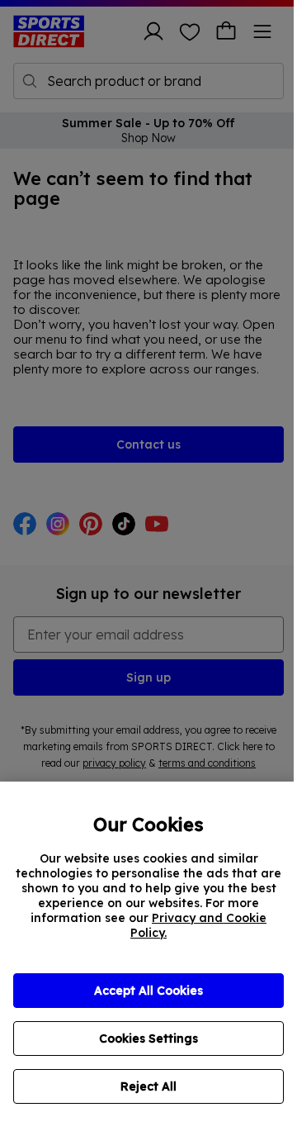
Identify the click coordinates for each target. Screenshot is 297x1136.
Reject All (148, 1086)
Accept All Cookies (148, 990)
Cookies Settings (148, 1038)
